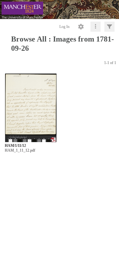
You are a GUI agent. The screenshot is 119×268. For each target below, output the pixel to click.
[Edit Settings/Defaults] (81, 26)
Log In (64, 26)
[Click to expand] (109, 27)
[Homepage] (59, 9)
